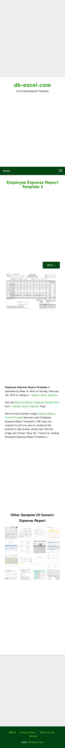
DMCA (12, 732)
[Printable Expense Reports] (11, 560)
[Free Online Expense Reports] (53, 546)
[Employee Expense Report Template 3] (32, 292)
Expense (53, 395)
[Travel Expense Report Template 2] (25, 546)
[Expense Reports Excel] (25, 532)
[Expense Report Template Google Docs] (39, 574)
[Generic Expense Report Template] (39, 560)
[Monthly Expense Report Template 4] (25, 560)
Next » (51, 265)
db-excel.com (32, 85)
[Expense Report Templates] (11, 546)
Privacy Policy (28, 732)
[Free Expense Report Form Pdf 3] (39, 532)
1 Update (34, 395)
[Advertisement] (32, 39)
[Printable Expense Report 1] (53, 560)
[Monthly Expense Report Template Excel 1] (11, 532)
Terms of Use (47, 732)
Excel (44, 395)
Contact (33, 736)
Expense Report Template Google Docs (37, 402)
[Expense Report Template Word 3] (11, 574)
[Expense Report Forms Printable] (53, 532)
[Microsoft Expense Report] (39, 546)
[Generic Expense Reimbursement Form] (25, 574)
